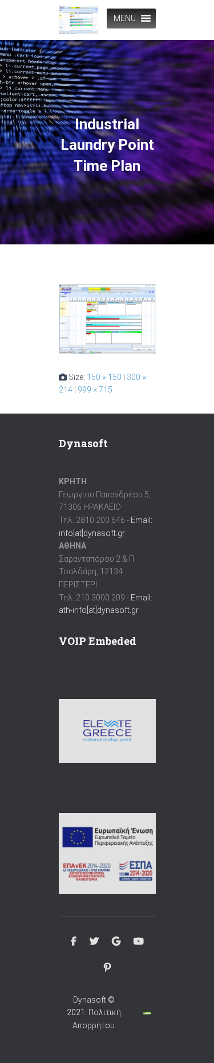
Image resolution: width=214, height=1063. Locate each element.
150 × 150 (104, 377)
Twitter (94, 942)
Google (116, 942)
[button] (125, 18)
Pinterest (107, 968)
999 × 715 (95, 389)
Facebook (73, 942)
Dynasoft (89, 999)
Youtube (139, 942)
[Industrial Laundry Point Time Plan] (107, 318)
